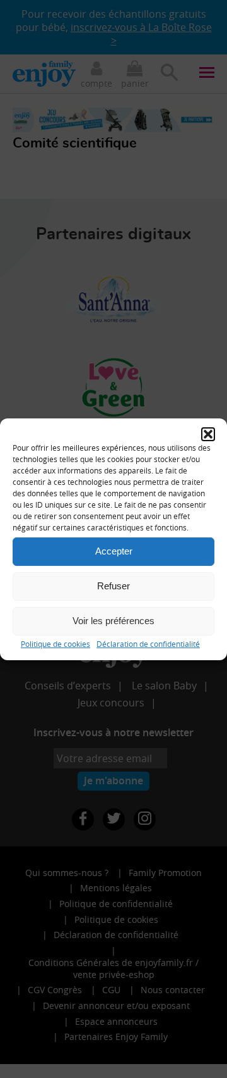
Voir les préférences (113, 620)
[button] (208, 433)
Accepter (113, 551)
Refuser (113, 585)
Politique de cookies (55, 643)
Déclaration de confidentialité (148, 643)
